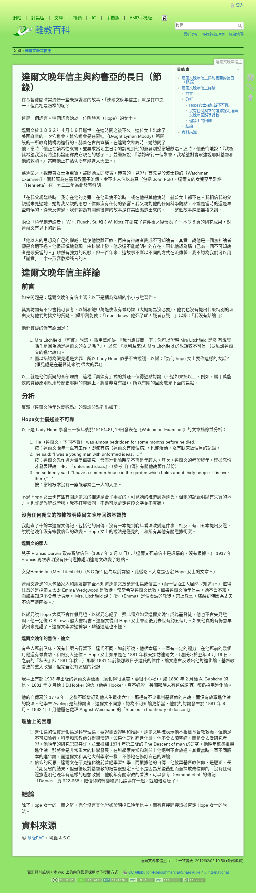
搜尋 (241, 25)
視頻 (77, 17)
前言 (189, 94)
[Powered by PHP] (115, 879)
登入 (240, 5)
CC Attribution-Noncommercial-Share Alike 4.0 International (178, 872)
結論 (189, 126)
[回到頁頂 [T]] (251, 97)
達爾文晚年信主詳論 (198, 88)
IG (94, 17)
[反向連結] (251, 87)
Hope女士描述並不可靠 (209, 105)
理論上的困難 (200, 121)
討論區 (37, 17)
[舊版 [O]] (251, 77)
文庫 (58, 17)
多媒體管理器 (213, 34)
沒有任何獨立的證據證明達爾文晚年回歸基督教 (213, 113)
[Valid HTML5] (141, 879)
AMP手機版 (141, 17)
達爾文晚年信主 (38, 51)
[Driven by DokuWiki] (192, 879)
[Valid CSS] (167, 879)
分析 (189, 99)
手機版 (113, 17)
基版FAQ (36, 837)
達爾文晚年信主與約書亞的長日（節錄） (208, 80)
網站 (16, 17)
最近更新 (191, 34)
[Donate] (89, 879)
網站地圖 (236, 34)
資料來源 (189, 132)
